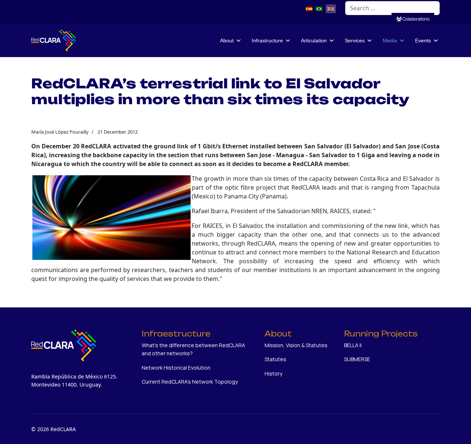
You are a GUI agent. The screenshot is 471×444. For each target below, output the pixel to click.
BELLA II (353, 345)
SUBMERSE (357, 359)
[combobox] (392, 8)
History (273, 373)
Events (423, 40)
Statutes (275, 359)
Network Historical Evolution (176, 367)
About (227, 40)
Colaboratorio (415, 19)
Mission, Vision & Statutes (296, 345)
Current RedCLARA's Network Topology (190, 381)
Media (390, 40)
